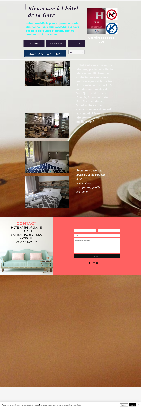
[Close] (139, 404)
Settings (123, 405)
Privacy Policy (77, 405)
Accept (133, 405)
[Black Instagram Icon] (97, 262)
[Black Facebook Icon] (89, 262)
